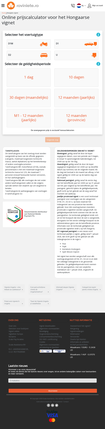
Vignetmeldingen (77, 331)
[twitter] (56, 405)
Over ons (12, 326)
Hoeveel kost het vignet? (80, 326)
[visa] (52, 415)
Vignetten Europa (16, 334)
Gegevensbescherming (48, 334)
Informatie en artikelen (79, 342)
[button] (81, 5)
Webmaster (75, 334)
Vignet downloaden (47, 326)
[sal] (45, 351)
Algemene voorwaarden (49, 328)
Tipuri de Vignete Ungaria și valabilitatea (39, 302)
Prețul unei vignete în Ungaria (11, 302)
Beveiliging (43, 331)
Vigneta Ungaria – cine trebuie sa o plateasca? (12, 288)
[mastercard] (52, 420)
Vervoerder (74, 336)
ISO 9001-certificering (48, 339)
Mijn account (97, 5)
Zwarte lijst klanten (78, 339)
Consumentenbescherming (50, 336)
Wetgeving (74, 328)
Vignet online (14, 331)
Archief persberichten (79, 344)
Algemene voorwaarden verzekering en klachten (49, 346)
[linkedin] (53, 405)
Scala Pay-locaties (16, 339)
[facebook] (49, 405)
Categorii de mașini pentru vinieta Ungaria (90, 288)
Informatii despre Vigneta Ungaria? (65, 288)
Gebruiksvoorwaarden (44, 402)
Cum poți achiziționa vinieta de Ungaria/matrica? (37, 289)
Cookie (42, 342)
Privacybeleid (57, 402)
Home (4, 13)
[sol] (59, 351)
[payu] (52, 411)
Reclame (12, 336)
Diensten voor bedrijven (19, 328)
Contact (66, 402)
